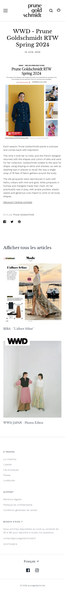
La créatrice (9, 459)
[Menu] (5, 10)
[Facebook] (28, 570)
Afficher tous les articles (27, 247)
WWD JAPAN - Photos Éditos (23, 422)
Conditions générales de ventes (20, 510)
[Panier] (58, 10)
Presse (6, 475)
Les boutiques (11, 469)
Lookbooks (9, 480)
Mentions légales (12, 499)
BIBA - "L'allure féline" (18, 328)
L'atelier (7, 464)
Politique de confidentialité (17, 504)
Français (29, 561)
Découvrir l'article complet (17, 202)
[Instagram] (37, 570)
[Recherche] (51, 10)
